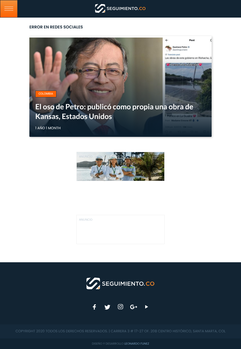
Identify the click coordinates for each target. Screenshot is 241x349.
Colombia (46, 94)
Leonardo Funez (136, 343)
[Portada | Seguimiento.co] (120, 283)
